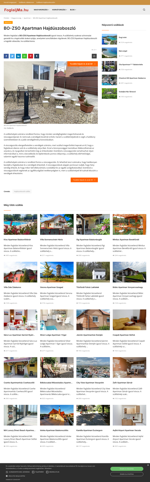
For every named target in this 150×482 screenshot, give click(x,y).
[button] (7, 472)
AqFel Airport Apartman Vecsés (127, 430)
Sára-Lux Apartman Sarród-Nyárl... (19, 335)
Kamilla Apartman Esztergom (89, 430)
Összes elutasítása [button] (127, 474)
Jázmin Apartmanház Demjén (89, 335)
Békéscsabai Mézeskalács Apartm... (56, 382)
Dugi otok (123, 37)
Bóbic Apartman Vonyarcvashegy (128, 287)
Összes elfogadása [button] (127, 469)
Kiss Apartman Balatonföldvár (17, 239)
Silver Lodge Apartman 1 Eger (53, 335)
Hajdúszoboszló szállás (22, 191)
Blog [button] (72, 10)
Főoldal (6, 18)
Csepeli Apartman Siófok (124, 335)
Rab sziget (123, 51)
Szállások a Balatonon (26, 2)
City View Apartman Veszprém (90, 382)
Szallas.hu (10, 128)
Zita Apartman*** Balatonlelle (131, 64)
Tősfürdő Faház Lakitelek (87, 287)
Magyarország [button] (41, 10)
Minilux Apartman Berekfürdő (126, 239)
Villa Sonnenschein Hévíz (51, 239)
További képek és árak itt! (81, 64)
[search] (144, 9)
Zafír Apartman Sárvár (122, 382)
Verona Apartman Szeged (51, 287)
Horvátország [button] (59, 10)
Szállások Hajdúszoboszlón (45, 2)
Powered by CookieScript (13, 479)
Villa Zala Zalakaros (12, 287)
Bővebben (48, 468)
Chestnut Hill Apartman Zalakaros (132, 78)
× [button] (148, 465)
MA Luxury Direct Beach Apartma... (20, 430)
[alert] (75, 472)
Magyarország (16, 18)
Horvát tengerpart (10, 2)
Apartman (27, 18)
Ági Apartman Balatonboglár (89, 239)
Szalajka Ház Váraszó (127, 92)
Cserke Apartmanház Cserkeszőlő (19, 382)
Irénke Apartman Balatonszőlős (54, 430)
